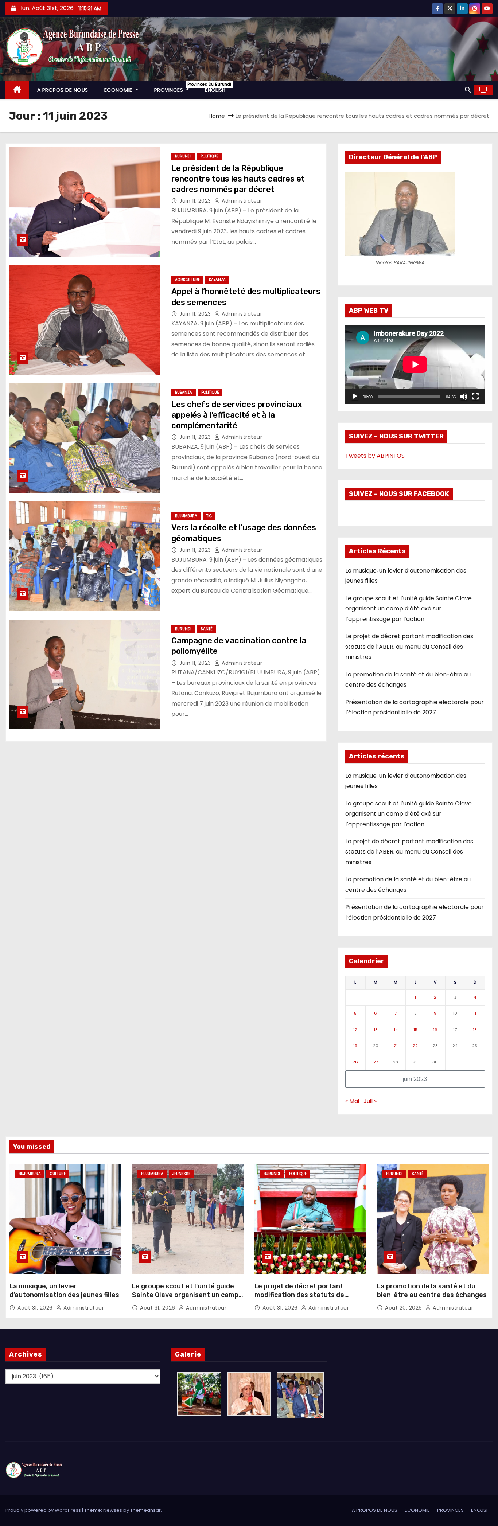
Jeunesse (181, 1173)
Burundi (183, 156)
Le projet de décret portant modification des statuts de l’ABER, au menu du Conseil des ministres (409, 646)
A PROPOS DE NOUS (62, 90)
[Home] (17, 90)
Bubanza (183, 392)
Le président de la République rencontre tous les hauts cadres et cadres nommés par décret (238, 179)
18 (475, 1030)
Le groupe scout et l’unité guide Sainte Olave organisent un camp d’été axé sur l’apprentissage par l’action (408, 608)
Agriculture (187, 279)
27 (375, 1062)
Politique (209, 156)
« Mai (352, 1101)
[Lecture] (354, 396)
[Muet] (463, 396)
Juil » (370, 1101)
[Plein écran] (475, 396)
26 (355, 1062)
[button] (468, 90)
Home (217, 116)
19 (355, 1046)
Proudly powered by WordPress (43, 1510)
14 (396, 1030)
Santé (207, 629)
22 (415, 1046)
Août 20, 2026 (404, 1307)
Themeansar (145, 1510)
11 (474, 1013)
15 (415, 1030)
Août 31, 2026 (35, 1307)
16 (435, 1030)
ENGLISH (215, 90)
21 (396, 1046)
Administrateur (241, 200)
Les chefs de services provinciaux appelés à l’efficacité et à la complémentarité (236, 415)
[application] (415, 364)
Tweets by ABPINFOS (375, 456)
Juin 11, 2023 (196, 200)
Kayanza (217, 279)
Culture (58, 1173)
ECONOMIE (119, 90)
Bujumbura (186, 516)
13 (376, 1030)
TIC (209, 516)
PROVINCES (175, 88)
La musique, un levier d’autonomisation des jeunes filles (64, 1290)
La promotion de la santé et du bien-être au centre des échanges (432, 1290)
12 (355, 1030)
